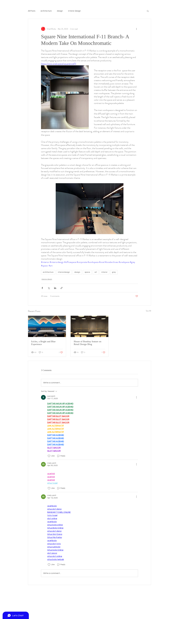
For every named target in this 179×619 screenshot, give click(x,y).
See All (148, 310)
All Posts (31, 11)
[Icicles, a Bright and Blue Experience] (47, 326)
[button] (148, 11)
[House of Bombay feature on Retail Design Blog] (90, 326)
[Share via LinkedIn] (55, 288)
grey (114, 272)
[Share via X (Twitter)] (48, 288)
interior (104, 272)
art (95, 272)
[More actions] (136, 28)
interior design (74, 11)
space (87, 272)
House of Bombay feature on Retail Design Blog (87, 343)
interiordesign (64, 272)
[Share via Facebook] (42, 288)
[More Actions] (136, 397)
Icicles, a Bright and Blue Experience (43, 343)
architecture (46, 11)
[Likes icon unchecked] (49, 456)
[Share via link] (61, 288)
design (60, 11)
